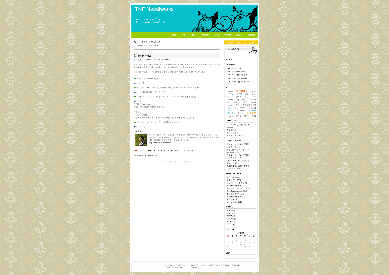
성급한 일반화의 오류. (236, 194)
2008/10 (230, 224)
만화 (254, 116)
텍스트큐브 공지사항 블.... (237, 125)
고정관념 (252, 108)
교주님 (247, 116)
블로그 (239, 94)
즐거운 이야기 (139, 60)
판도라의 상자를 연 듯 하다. (238, 183)
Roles (193, 35)
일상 (230, 110)
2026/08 (241, 233)
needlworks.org (233, 99)
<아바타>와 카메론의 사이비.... (239, 188)
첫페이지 (230, 43)
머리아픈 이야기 (241, 82)
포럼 (192, 150)
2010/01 (230, 213)
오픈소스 (252, 110)
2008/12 (230, 222)
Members (205, 35)
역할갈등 (240, 110)
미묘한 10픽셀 (152, 45)
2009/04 (230, 216)
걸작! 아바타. (232, 199)
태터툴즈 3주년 (249, 105)
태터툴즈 (251, 113)
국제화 (236, 102)
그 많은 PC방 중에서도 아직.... (239, 166)
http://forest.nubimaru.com (160, 143)
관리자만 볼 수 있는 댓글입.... (239, 144)
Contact (251, 35)
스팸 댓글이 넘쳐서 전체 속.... (239, 150)
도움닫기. (231, 130)
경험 (237, 105)
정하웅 (253, 91)
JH (154, 150)
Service (239, 35)
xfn (254, 97)
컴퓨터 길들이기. (234, 133)
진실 (244, 99)
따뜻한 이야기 (240, 71)
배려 (247, 94)
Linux (230, 105)
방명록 (252, 43)
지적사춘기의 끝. (234, 177)
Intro (184, 35)
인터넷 (238, 116)
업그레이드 (232, 108)
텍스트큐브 (178, 150)
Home (174, 35)
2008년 (230, 91)
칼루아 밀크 (242, 97)
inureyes (148, 150)
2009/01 (230, 219)
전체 (237, 68)
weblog (230, 116)
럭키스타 (169, 150)
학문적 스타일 (249, 102)
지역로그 (239, 43)
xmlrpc (242, 108)
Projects (227, 35)
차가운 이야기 (240, 75)
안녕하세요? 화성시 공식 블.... (239, 161)
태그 (246, 43)
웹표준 (230, 113)
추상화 (240, 113)
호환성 (230, 94)
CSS (142, 150)
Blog (217, 35)
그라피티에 (160, 150)
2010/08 (230, 211)
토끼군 (186, 150)
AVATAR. (230, 127)
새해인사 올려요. (234, 135)
